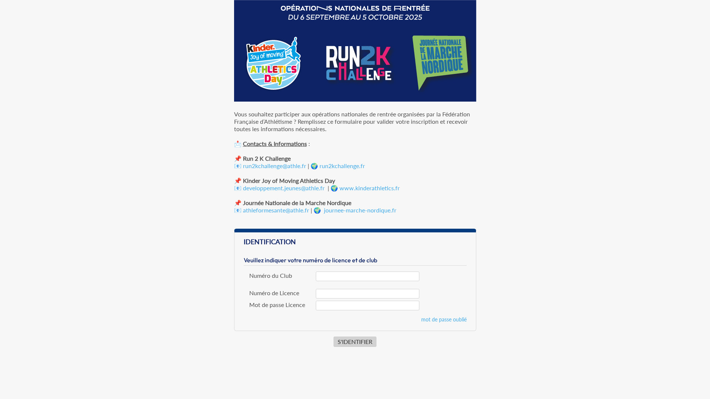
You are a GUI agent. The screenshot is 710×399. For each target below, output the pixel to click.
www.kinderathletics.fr (369, 187)
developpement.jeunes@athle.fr (284, 187)
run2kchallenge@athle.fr (274, 165)
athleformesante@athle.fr (276, 210)
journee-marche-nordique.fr (360, 210)
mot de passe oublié (444, 319)
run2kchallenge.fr (342, 165)
